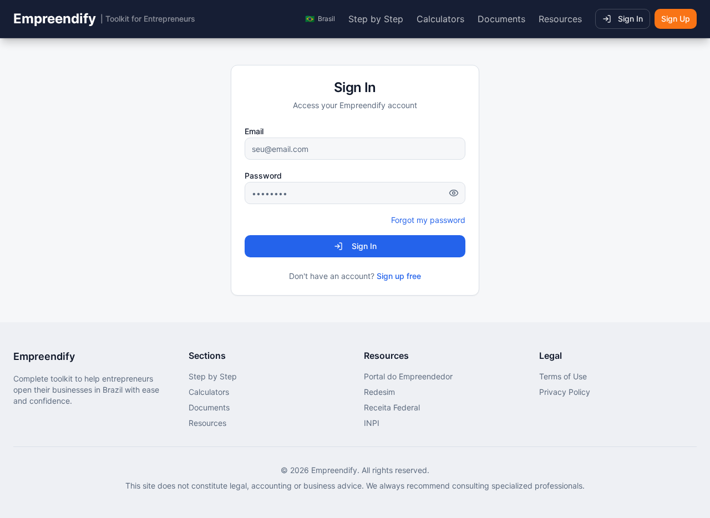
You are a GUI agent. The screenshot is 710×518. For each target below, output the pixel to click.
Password (263, 175)
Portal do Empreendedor (408, 376)
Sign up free (399, 276)
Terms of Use (563, 376)
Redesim (379, 392)
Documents (501, 18)
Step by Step (375, 18)
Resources (560, 18)
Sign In (630, 18)
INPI (371, 423)
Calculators (440, 18)
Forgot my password (428, 220)
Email (254, 131)
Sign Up (675, 18)
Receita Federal (392, 407)
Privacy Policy (564, 392)
